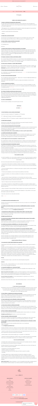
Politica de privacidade (10, 382)
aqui (21, 107)
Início (13, 11)
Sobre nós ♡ (28, 380)
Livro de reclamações (9, 387)
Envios (10, 385)
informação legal (10, 386)
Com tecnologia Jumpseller (23, 398)
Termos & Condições (19, 11)
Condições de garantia (28, 385)
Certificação (12, 87)
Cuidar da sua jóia (28, 382)
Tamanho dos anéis (28, 381)
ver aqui (4, 195)
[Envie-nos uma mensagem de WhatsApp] (36, 404)
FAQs (10, 380)
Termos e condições (10, 381)
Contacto (24, 72)
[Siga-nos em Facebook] (20, 375)
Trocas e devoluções (9, 383)
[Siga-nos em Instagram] (19, 375)
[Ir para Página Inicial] (19, 6)
